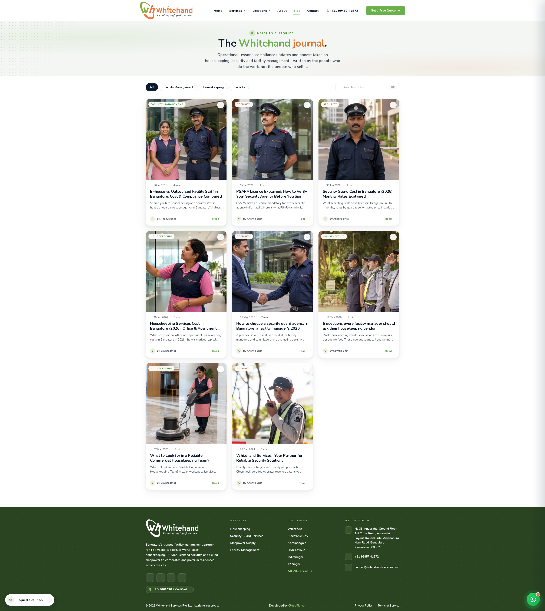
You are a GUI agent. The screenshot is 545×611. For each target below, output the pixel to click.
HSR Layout (296, 550)
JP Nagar (294, 564)
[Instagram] (160, 577)
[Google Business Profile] (182, 577)
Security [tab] (239, 87)
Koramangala (297, 543)
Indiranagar (295, 557)
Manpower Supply (243, 543)
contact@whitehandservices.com (377, 567)
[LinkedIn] (171, 577)
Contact (312, 11)
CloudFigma (296, 606)
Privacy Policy (364, 606)
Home (218, 11)
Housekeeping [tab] (213, 87)
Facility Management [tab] (178, 87)
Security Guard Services (246, 536)
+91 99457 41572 (344, 11)
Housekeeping (240, 529)
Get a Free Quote (383, 11)
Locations (259, 11)
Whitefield (295, 529)
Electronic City (298, 536)
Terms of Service (388, 606)
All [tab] (152, 87)
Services (235, 11)
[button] (49, 600)
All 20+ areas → (300, 571)
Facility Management (245, 550)
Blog (296, 11)
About (282, 11)
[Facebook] (150, 577)
